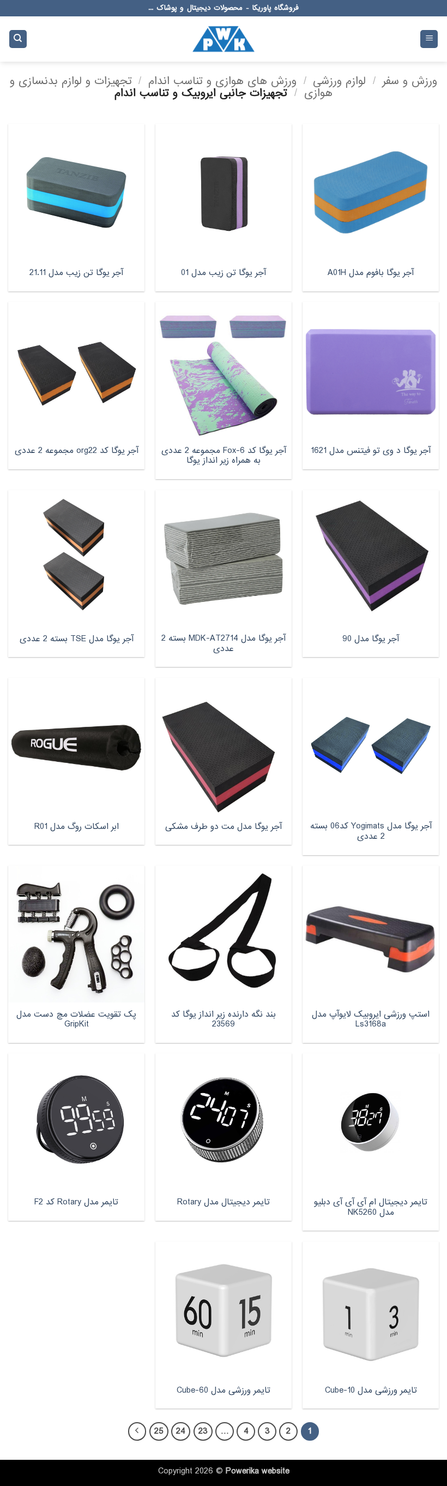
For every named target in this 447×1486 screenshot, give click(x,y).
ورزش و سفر (409, 81)
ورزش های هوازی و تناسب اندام (222, 81)
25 (159, 1431)
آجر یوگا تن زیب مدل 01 (223, 273)
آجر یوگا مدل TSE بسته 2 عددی (77, 639)
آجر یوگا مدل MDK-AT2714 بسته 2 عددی (223, 644)
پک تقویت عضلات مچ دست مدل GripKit (76, 1020)
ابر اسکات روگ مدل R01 (76, 827)
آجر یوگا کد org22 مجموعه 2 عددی (76, 451)
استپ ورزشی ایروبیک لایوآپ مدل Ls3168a (371, 1020)
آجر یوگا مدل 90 (370, 639)
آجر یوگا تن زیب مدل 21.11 (76, 273)
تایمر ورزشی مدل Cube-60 (223, 1391)
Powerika (242, 1471)
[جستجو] (18, 39)
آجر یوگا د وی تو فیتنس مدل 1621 (371, 451)
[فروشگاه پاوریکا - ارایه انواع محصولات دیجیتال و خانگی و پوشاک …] (223, 39)
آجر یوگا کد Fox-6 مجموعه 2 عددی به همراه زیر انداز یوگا (223, 456)
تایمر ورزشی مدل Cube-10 (371, 1391)
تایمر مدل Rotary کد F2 (76, 1202)
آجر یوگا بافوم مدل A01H (371, 273)
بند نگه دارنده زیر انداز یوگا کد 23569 (223, 1020)
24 (180, 1431)
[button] (429, 39)
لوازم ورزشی (339, 81)
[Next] (137, 1431)
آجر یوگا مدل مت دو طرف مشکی (223, 827)
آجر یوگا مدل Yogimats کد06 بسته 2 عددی (371, 831)
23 (203, 1431)
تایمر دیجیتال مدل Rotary (223, 1202)
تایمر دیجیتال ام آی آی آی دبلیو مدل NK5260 (370, 1207)
